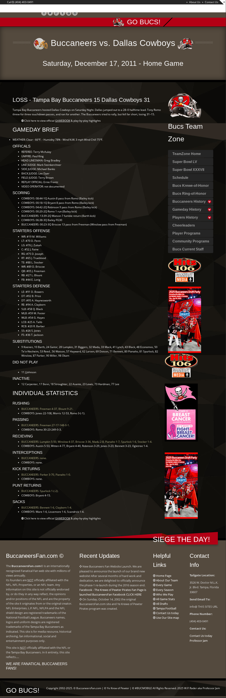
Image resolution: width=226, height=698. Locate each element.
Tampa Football (166, 608)
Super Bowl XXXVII (188, 170)
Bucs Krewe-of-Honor (190, 185)
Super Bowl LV (184, 162)
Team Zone (45, 9)
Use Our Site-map (167, 618)
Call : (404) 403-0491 (20, 2)
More (183, 9)
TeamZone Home (186, 154)
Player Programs (186, 233)
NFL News (71, 9)
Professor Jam (199, 641)
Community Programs (190, 241)
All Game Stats (165, 599)
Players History (185, 217)
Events (127, 9)
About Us (194, 2)
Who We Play (164, 594)
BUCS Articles (100, 9)
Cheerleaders (183, 225)
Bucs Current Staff (188, 249)
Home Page (163, 576)
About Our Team (167, 580)
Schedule (180, 178)
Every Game (164, 585)
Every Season (165, 590)
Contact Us (211, 2)
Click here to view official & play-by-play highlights (62, 121)
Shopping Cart (156, 9)
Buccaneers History (189, 201)
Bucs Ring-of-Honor (189, 193)
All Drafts (162, 604)
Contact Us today (167, 613)
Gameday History (186, 209)
